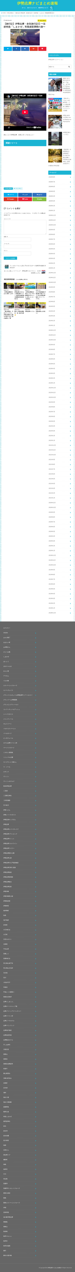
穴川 (4, 1174)
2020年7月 (52, 522)
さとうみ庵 (6, 652)
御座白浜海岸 (7, 997)
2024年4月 (52, 311)
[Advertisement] (25, 69)
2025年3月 (52, 258)
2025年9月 (52, 229)
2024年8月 (52, 292)
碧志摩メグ (6, 1155)
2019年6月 (52, 584)
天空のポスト (7, 939)
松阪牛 (5, 1068)
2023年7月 (52, 354)
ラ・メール (6, 767)
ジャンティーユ (8, 719)
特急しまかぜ (7, 1116)
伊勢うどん (6, 810)
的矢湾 (5, 1131)
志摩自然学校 (7, 1035)
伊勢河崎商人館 (8, 896)
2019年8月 (52, 574)
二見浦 (5, 791)
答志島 (5, 1179)
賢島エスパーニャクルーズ (11, 1202)
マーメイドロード (8, 747)
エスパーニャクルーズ (10, 685)
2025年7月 (52, 239)
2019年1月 (52, 608)
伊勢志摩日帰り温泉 (9, 867)
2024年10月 (52, 282)
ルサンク (6, 771)
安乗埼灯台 (6, 958)
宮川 (4, 977)
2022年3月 (52, 431)
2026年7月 (52, 182)
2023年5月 (52, 363)
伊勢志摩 (6, 824)
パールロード (7, 733)
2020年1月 (52, 550)
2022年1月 (52, 440)
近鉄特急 (6, 1212)
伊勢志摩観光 (9, 188)
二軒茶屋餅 (6, 800)
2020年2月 (52, 545)
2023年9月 (52, 344)
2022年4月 (52, 426)
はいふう (6, 661)
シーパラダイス (8, 714)
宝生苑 (5, 973)
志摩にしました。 (8, 1001)
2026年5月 (52, 191)
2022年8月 (52, 407)
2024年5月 (52, 306)
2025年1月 (52, 268)
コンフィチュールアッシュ (11, 709)
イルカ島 (6, 680)
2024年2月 (52, 320)
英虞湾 (5, 1183)
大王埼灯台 (6, 929)
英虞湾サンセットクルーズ (11, 1188)
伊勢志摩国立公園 (8, 853)
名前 (6, 236)
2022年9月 (52, 402)
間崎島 (5, 1222)
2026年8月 (52, 177)
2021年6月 (52, 474)
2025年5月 (52, 249)
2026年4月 (52, 196)
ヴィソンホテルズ (8, 781)
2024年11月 (52, 277)
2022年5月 (52, 421)
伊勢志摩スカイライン (10, 843)
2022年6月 (52, 416)
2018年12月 (52, 613)
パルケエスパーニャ (9, 728)
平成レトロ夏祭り (8, 992)
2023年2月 (52, 378)
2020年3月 (52, 541)
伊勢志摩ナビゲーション (55, 59)
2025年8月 (52, 234)
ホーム (24, 7)
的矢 (4, 1126)
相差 (4, 1145)
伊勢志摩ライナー (8, 848)
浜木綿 (5, 1088)
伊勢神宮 (6, 906)
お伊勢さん (6, 647)
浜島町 (5, 1083)
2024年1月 (52, 325)
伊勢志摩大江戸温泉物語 (10, 862)
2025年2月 (52, 263)
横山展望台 (6, 1073)
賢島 (4, 1198)
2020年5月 (52, 531)
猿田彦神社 (6, 1121)
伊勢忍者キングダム (9, 819)
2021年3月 (52, 488)
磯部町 (5, 1159)
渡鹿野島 (6, 1107)
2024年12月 (52, 272)
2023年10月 (52, 340)
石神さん (6, 1150)
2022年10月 (52, 397)
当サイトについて (32, 7)
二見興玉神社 (7, 795)
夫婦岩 (5, 944)
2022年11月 (52, 392)
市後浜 (5, 987)
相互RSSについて (43, 7)
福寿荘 (5, 1169)
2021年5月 (52, 478)
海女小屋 (6, 1097)
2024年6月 (52, 301)
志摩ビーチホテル (8, 1020)
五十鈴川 (6, 805)
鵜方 (4, 1250)
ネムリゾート (7, 724)
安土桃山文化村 (8, 968)
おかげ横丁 (6, 637)
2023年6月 (52, 359)
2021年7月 (52, 469)
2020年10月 (52, 507)
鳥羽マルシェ (7, 1236)
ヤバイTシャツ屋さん (10, 762)
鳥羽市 (5, 1241)
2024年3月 (52, 316)
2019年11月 (52, 560)
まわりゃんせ (7, 666)
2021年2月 (52, 493)
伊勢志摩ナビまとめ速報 (37, 3)
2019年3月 (52, 598)
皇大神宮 (6, 1140)
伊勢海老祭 (6, 901)
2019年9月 (52, 569)
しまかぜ (6, 656)
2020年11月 (52, 502)
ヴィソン (6, 776)
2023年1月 (52, 383)
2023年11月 (52, 335)
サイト (6, 250)
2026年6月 (52, 186)
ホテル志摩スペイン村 (10, 743)
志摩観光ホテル (8, 1040)
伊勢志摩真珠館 (8, 877)
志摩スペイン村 (8, 1016)
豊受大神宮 (6, 1193)
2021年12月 (52, 445)
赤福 (4, 1207)
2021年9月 (52, 459)
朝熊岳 (5, 1059)
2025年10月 (52, 225)
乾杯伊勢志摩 (7, 786)
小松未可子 (6, 982)
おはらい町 (6, 642)
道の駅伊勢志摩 (8, 1217)
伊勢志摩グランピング (10, 834)
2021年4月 (52, 483)
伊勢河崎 (6, 891)
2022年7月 (52, 411)
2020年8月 (52, 517)
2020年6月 (52, 526)
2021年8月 (52, 464)
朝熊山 (5, 1054)
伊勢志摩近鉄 (7, 886)
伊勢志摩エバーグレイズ (10, 829)
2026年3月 (52, 201)
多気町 (5, 925)
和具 (4, 915)
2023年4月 (52, 368)
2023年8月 (52, 349)
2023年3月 (52, 373)
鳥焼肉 (5, 1231)
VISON (5, 633)
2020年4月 (52, 536)
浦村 (4, 1092)
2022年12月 (52, 387)
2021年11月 (52, 450)
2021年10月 (52, 454)
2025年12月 (52, 215)
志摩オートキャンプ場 (10, 1006)
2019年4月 (52, 593)
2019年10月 (52, 565)
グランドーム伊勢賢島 (10, 700)
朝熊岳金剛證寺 (8, 1064)
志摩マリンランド (8, 1025)
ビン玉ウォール (8, 738)
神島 (4, 1164)
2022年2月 (52, 435)
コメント (7, 219)
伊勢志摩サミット (8, 838)
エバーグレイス (8, 690)
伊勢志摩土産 (7, 858)
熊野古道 (6, 1111)
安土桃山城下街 (8, 963)
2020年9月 (52, 512)
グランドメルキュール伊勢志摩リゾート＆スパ (17, 695)
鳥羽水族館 (6, 1246)
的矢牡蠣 (6, 1135)
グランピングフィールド (10, 704)
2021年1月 (52, 498)
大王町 (5, 934)
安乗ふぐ (6, 953)
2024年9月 (52, 287)
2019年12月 (52, 555)
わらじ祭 (6, 671)
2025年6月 (52, 244)
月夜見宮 (6, 1049)
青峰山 (5, 1226)
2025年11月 (52, 220)
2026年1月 (52, 210)
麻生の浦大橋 (7, 1255)
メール (6, 243)
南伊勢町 (6, 910)
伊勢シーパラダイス (9, 815)
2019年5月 (52, 589)
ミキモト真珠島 (8, 752)
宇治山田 (6, 949)
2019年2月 (52, 603)
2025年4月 (52, 253)
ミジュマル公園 (8, 757)
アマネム (6, 676)
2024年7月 (52, 296)
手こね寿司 (6, 1044)
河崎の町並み (7, 1078)
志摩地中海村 (7, 1030)
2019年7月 (52, 579)
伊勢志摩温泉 (7, 872)
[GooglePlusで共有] (34, 49)
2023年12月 (52, 330)
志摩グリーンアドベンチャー (12, 1011)
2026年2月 (52, 205)
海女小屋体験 (7, 1102)
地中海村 (6, 920)
